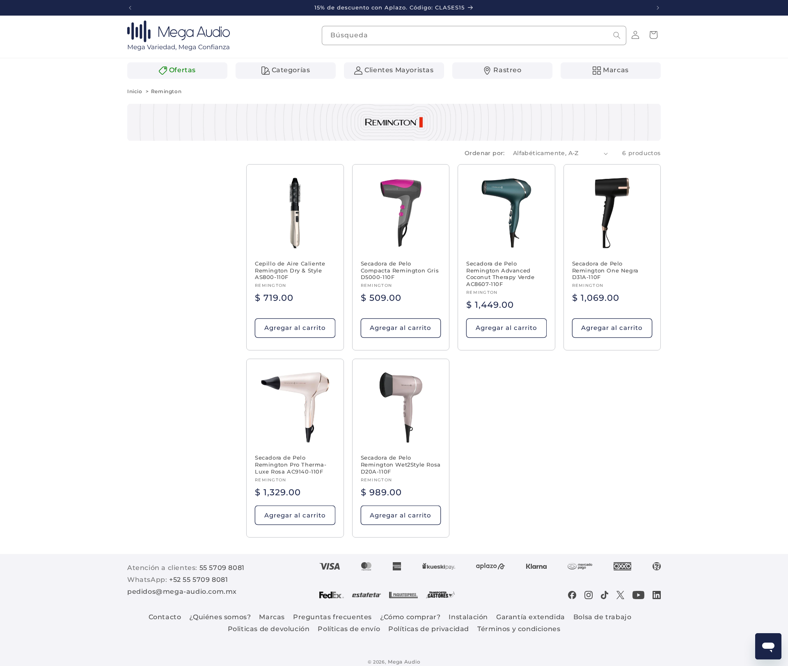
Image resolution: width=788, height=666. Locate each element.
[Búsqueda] (617, 35)
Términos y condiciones (518, 629)
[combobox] (474, 35)
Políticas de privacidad (428, 629)
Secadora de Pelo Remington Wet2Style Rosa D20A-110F (401, 464)
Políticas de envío (349, 629)
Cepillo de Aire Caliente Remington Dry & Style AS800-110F (290, 270)
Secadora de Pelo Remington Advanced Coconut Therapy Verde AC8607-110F (500, 274)
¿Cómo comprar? (410, 617)
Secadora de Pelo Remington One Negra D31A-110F (605, 270)
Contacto (165, 617)
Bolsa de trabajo (602, 617)
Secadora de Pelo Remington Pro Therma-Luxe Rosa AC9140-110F (291, 464)
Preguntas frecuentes (332, 617)
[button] (653, 35)
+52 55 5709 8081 (198, 580)
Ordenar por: (485, 153)
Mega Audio (404, 662)
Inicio (134, 91)
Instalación (468, 617)
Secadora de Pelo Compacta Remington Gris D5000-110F (400, 270)
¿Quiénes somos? (220, 617)
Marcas (272, 617)
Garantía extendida (530, 617)
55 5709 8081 (222, 568)
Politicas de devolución (269, 629)
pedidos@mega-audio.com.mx (182, 591)
